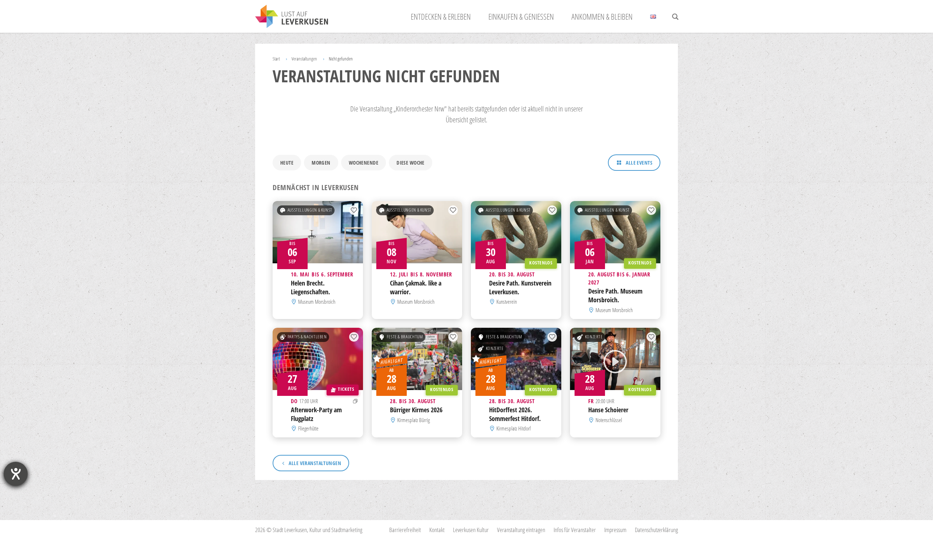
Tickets (346, 389)
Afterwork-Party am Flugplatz (316, 414)
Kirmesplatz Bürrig (413, 420)
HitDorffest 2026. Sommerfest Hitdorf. (515, 414)
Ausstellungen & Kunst (310, 210)
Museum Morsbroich (316, 302)
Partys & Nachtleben (307, 337)
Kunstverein (506, 302)
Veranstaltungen (304, 58)
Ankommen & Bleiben (602, 16)
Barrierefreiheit (405, 530)
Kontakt (437, 530)
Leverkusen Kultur (471, 530)
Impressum (615, 530)
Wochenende (363, 162)
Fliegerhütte (308, 428)
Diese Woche (411, 162)
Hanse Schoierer (608, 409)
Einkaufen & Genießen (521, 16)
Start (276, 58)
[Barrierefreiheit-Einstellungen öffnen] (16, 474)
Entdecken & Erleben (441, 16)
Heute (286, 162)
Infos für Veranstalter (575, 530)
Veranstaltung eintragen (521, 530)
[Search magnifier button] (675, 17)
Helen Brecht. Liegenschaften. (310, 287)
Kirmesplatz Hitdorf (513, 428)
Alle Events (639, 162)
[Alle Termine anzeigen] (355, 401)
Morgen (321, 162)
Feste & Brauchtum (405, 337)
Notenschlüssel (609, 420)
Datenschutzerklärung (656, 530)
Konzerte (495, 348)
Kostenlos (541, 263)
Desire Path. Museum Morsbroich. (615, 295)
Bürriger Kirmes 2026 (416, 409)
